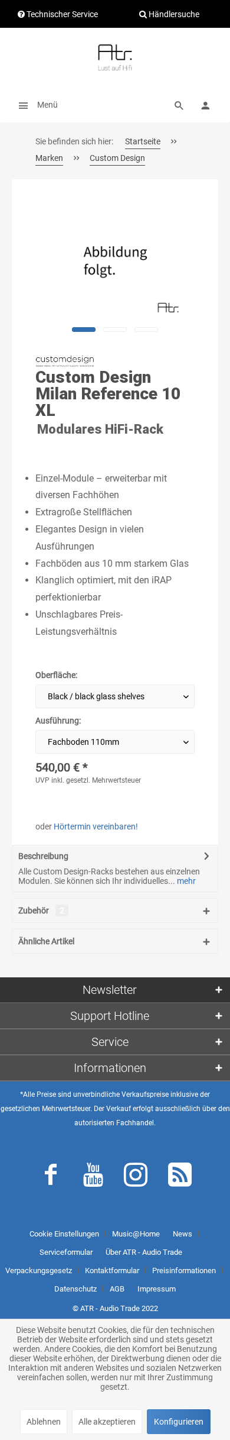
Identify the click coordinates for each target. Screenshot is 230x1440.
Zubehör (41, 910)
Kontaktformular (112, 1270)
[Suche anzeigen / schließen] (179, 105)
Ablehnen (44, 1421)
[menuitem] (35, 105)
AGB (117, 1288)
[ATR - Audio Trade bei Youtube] (93, 1177)
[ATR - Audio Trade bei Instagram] (135, 1177)
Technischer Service (61, 14)
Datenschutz (75, 1288)
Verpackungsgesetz (38, 1270)
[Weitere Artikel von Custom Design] (64, 361)
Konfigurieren (178, 1421)
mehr (185, 881)
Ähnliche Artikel (46, 941)
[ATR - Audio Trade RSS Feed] (180, 1177)
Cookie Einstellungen (64, 1233)
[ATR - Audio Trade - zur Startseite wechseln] (115, 57)
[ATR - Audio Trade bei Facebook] (51, 1177)
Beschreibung (43, 856)
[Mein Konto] (205, 105)
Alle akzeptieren (107, 1421)
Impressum (156, 1288)
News (182, 1233)
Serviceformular (66, 1252)
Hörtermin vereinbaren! (96, 826)
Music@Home (136, 1233)
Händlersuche (173, 14)
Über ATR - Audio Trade (144, 1252)
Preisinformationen (184, 1270)
